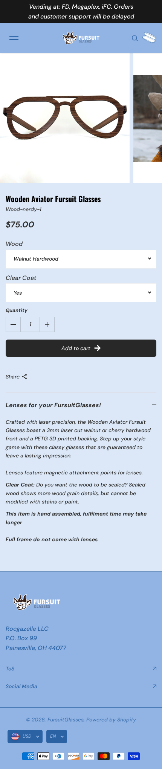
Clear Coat (21, 278)
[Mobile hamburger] (14, 37)
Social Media (21, 686)
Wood (14, 244)
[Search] (135, 38)
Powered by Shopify (111, 719)
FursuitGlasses (65, 719)
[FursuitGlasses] (81, 38)
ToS (10, 668)
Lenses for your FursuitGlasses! (53, 405)
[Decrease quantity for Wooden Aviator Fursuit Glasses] (13, 324)
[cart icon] (149, 38)
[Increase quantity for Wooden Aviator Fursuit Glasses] (47, 324)
